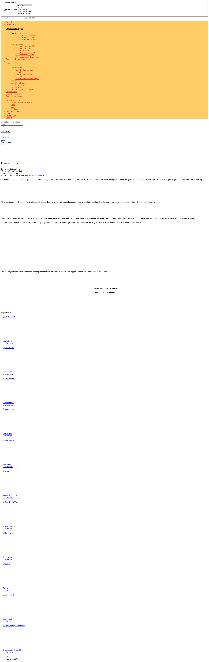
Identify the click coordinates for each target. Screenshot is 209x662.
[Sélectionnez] (24, 5)
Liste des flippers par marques (22, 89)
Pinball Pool (7, 434)
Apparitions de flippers (14, 29)
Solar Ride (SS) (9, 526)
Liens (8, 113)
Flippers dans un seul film (25, 46)
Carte (13, 105)
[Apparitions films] (24, 9)
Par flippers (15, 109)
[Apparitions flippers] (24, 12)
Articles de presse (12, 111)
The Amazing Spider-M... (12, 650)
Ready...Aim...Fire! (10, 495)
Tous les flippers (17, 44)
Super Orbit (7, 619)
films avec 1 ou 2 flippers (25, 35)
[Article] (24, 7)
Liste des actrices (17, 85)
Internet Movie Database (34, 175)
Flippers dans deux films (24, 48)
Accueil (9, 22)
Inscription (5, 131)
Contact (9, 118)
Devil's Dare (7, 372)
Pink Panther (8, 464)
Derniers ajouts (11, 24)
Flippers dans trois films (24, 50)
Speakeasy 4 (7, 557)
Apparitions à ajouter (14, 96)
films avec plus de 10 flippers (26, 40)
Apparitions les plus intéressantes (18, 59)
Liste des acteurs (17, 87)
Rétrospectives (11, 92)
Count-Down (8, 341)
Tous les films (16, 33)
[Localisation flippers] (24, 14)
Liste (12, 107)
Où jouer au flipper (13, 100)
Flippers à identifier (13, 94)
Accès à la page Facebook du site (6, 141)
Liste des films (16, 68)
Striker (5, 588)
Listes (8, 63)
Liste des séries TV (18, 81)
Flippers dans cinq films (24, 55)
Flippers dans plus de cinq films (27, 57)
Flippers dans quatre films (25, 53)
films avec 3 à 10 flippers (25, 37)
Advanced (32, 18)
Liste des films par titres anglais (27, 79)
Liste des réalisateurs (18, 83)
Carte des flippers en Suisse (21, 103)
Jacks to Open (8, 403)
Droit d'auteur (11, 116)
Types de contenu (10, 9)
